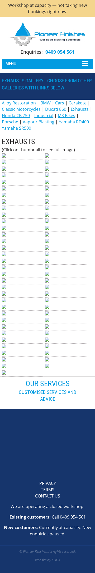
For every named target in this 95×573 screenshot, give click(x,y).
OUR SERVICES (48, 383)
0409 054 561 (59, 52)
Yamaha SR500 (16, 128)
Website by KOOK (47, 559)
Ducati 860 (55, 109)
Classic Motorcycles (21, 109)
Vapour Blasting (38, 122)
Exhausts (80, 109)
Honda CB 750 (16, 115)
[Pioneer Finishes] (47, 34)
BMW (45, 103)
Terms (47, 489)
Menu (11, 63)
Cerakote (78, 103)
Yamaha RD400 (74, 122)
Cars (59, 103)
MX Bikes (66, 115)
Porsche (10, 122)
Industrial (43, 115)
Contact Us (47, 496)
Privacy (47, 483)
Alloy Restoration (19, 103)
